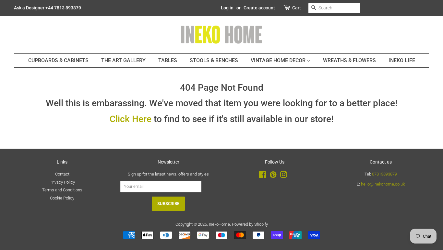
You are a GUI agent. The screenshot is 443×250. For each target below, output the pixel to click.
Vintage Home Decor (279, 60)
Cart (296, 7)
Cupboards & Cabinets (58, 60)
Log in (227, 7)
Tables (167, 60)
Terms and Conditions (62, 190)
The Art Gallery (123, 60)
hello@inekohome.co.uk (383, 184)
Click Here (130, 119)
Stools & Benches (214, 60)
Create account (259, 7)
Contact (62, 174)
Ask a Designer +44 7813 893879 (47, 7)
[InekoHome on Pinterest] (273, 176)
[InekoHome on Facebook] (262, 176)
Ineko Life (402, 60)
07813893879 (384, 174)
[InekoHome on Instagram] (283, 176)
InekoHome (219, 224)
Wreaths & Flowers (349, 60)
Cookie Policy (62, 198)
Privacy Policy (62, 182)
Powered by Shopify (250, 224)
